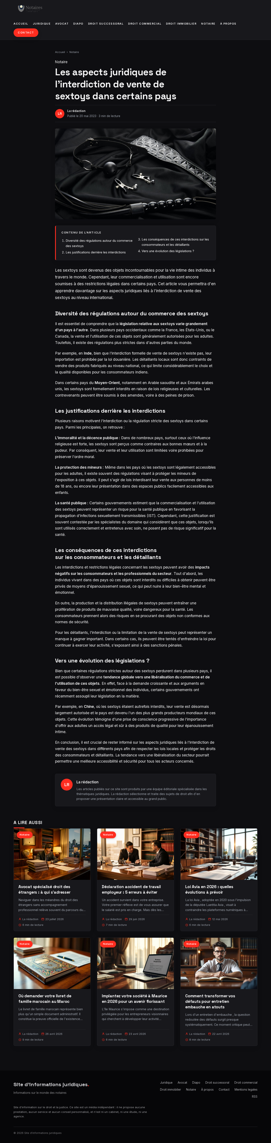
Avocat (62, 23)
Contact (26, 32)
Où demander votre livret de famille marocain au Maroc (44, 998)
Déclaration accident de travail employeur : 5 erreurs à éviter (131, 889)
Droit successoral (106, 23)
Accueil (21, 23)
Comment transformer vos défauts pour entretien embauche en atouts (210, 1001)
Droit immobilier (181, 23)
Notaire (208, 23)
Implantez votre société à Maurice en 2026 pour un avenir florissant (134, 998)
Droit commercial (144, 23)
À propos (228, 23)
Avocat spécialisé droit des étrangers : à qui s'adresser (44, 889)
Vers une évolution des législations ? (168, 251)
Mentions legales (246, 1089)
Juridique (42, 23)
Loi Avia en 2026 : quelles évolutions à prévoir (209, 889)
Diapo (78, 23)
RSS (254, 1096)
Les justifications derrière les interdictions (96, 252)
